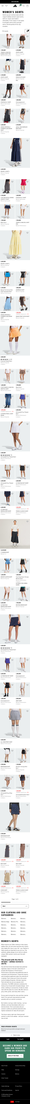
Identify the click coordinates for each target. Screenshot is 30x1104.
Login (8, 1039)
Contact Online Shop (20, 1065)
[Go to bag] (27, 6)
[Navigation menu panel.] (2, 6)
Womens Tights (22, 931)
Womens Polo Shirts (14, 922)
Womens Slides (22, 919)
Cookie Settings (5, 1086)
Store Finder (4, 1065)
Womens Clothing (3, 925)
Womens (3, 918)
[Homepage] (15, 6)
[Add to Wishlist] (12, 36)
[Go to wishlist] (6, 6)
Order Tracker (4, 1078)
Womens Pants (13, 919)
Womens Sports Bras (23, 922)
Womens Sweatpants (23, 925)
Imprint (17, 1090)
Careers (3, 1074)
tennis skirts (13, 22)
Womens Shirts (13, 925)
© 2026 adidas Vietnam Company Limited (7, 1095)
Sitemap (17, 1069)
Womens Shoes (13, 928)
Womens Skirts (13, 934)
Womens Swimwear (23, 928)
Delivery (17, 1074)
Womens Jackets (3, 934)
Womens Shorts (13, 931)
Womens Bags (5, 921)
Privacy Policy (18, 1086)
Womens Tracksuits (23, 934)
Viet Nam (17, 1101)
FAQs (2, 1069)
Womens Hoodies (3, 931)
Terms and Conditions (6, 1090)
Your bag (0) (20, 1039)
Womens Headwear (4, 928)
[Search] (24, 6)
